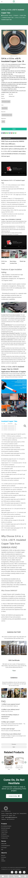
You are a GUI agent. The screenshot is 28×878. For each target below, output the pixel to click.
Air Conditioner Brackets (6, 826)
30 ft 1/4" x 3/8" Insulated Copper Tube (8, 768)
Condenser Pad (4, 838)
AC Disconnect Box (5, 836)
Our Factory (3, 857)
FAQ (2, 849)
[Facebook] (12, 872)
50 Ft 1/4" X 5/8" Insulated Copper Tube (19, 768)
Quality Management (5, 845)
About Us (3, 855)
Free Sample (4, 847)
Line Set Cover (4, 830)
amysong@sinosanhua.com (11, 817)
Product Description (6, 138)
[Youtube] (24, 872)
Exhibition (3, 860)
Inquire (14, 129)
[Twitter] (20, 872)
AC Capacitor (4, 834)
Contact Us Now (13, 796)
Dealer (2, 859)
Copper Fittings (4, 832)
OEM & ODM (3, 843)
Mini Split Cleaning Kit (5, 828)
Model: (2, 94)
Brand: (2, 96)
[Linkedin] (16, 872)
